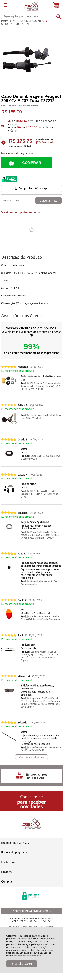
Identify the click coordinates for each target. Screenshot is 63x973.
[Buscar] (58, 16)
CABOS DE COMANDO (32, 21)
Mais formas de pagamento (17, 153)
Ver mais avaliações (31, 757)
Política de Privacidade (27, 955)
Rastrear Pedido (21, 843)
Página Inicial (8, 21)
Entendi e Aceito (21, 963)
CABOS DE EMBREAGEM (15, 24)
